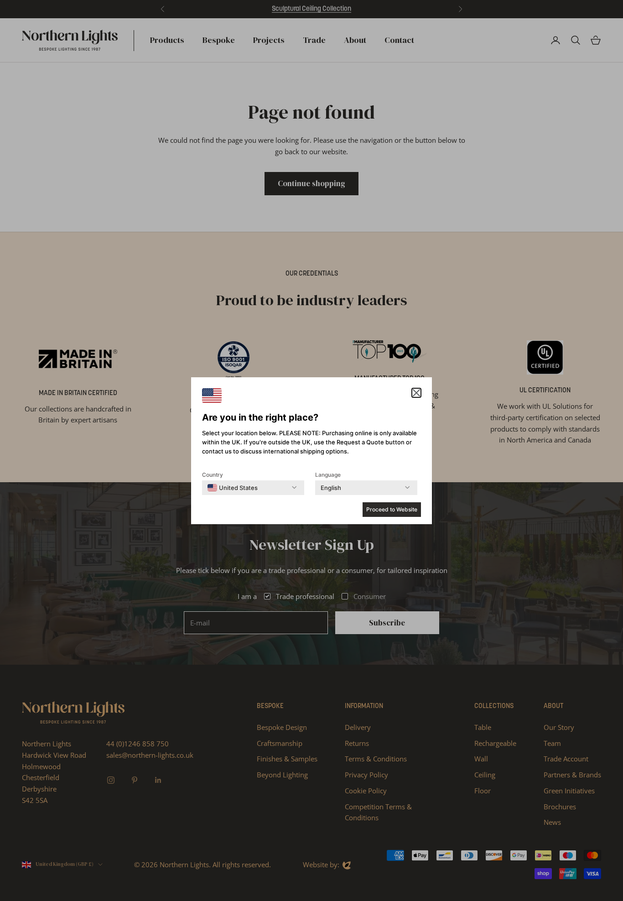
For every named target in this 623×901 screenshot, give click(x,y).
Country (212, 474)
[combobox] (233, 487)
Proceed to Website (391, 509)
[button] (416, 392)
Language (328, 474)
